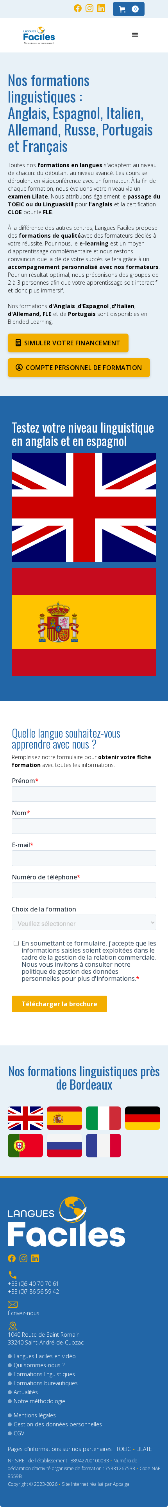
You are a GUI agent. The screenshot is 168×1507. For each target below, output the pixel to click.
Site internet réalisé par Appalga (95, 1484)
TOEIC (123, 1449)
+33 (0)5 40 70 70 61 (33, 1283)
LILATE (144, 1449)
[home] (39, 35)
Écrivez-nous (23, 1313)
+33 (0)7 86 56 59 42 (33, 1291)
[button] (129, 9)
